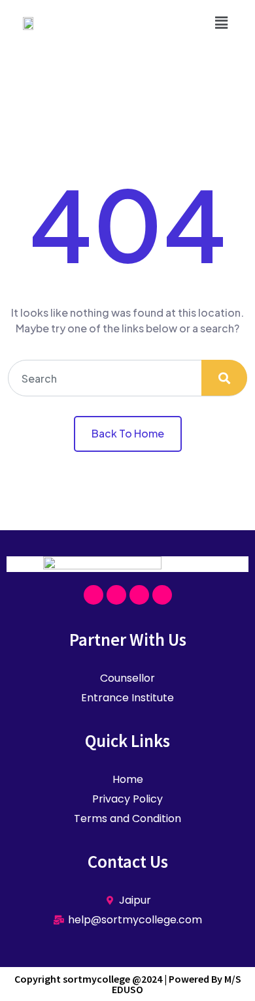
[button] (222, 22)
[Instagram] (116, 595)
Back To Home (128, 433)
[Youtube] (139, 595)
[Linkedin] (162, 595)
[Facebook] (93, 595)
